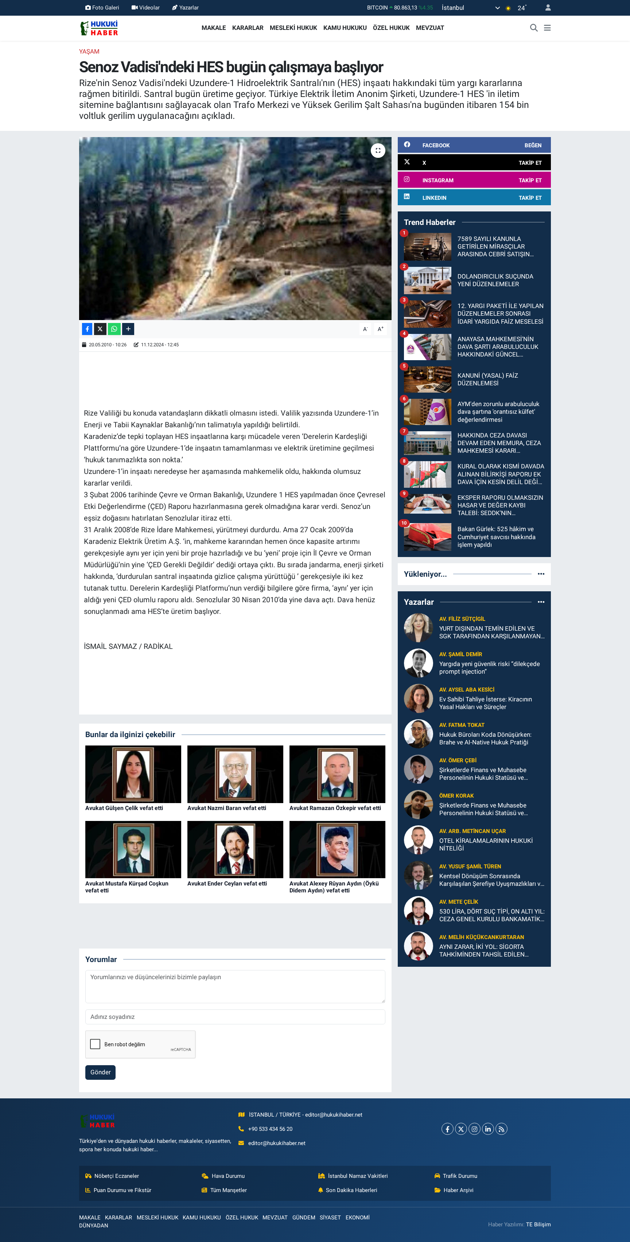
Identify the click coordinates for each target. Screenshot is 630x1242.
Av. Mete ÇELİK (458, 902)
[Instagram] (474, 1129)
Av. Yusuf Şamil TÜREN (470, 866)
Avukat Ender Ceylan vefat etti (227, 883)
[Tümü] (541, 573)
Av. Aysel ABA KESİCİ (466, 689)
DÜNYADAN (93, 1225)
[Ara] (534, 28)
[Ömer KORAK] (418, 803)
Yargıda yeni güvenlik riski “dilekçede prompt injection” (489, 667)
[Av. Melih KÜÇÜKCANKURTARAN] (418, 945)
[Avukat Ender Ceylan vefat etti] (235, 849)
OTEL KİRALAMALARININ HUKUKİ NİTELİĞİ (486, 844)
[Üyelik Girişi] (545, 8)
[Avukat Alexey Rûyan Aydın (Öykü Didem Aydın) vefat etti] (337, 849)
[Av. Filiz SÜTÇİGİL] (418, 627)
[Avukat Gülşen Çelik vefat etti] (133, 773)
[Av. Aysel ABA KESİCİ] (418, 697)
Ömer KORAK (456, 796)
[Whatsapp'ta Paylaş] (114, 329)
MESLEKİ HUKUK (293, 27)
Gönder (100, 1072)
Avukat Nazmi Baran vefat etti (226, 808)
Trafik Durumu (460, 1176)
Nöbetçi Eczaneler (116, 1176)
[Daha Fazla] (128, 329)
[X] (461, 1129)
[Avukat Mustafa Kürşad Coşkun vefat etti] (133, 849)
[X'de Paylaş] (100, 329)
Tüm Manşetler (228, 1190)
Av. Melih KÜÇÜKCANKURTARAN (481, 937)
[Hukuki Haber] (99, 27)
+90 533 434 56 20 (270, 1129)
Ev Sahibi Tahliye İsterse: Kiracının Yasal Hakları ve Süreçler (485, 703)
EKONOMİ (358, 1217)
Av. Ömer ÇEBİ (458, 760)
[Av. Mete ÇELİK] (418, 910)
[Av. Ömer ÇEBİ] (418, 768)
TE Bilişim (538, 1224)
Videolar (149, 7)
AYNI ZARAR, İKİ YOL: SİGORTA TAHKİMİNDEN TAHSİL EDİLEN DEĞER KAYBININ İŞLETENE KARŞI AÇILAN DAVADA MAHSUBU (487, 951)
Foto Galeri (105, 7)
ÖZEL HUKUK (391, 27)
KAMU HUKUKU (345, 27)
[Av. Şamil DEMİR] (418, 662)
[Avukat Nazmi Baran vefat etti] (235, 773)
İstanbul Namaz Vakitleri (358, 1176)
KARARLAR (248, 27)
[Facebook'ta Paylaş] (87, 329)
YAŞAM (89, 51)
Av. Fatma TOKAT (462, 725)
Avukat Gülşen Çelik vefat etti (124, 808)
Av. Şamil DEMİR (460, 654)
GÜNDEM (303, 1217)
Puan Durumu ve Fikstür (122, 1190)
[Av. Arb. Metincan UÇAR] (418, 839)
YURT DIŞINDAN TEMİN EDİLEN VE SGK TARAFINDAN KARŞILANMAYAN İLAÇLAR (490, 633)
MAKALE (214, 27)
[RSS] (501, 1129)
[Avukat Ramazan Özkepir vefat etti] (337, 773)
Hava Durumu (228, 1176)
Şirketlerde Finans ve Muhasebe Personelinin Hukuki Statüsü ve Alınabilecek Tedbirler (482, 774)
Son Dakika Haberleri (351, 1190)
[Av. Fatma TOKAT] (418, 733)
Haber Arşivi (459, 1190)
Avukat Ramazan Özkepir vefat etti (335, 808)
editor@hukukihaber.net (277, 1143)
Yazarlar (189, 7)
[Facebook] (448, 1129)
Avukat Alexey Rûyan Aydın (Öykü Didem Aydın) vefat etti (334, 887)
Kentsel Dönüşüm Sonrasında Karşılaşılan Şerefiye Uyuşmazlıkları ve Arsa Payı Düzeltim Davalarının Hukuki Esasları (491, 880)
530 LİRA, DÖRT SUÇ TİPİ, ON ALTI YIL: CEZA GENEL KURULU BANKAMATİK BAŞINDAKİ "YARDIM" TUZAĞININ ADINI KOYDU (492, 915)
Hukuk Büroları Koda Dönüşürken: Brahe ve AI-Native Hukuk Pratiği (485, 738)
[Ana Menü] (547, 28)
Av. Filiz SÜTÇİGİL (462, 619)
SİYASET (330, 1217)
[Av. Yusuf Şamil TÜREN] (418, 874)
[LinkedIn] (488, 1129)
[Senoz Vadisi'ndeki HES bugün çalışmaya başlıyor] (235, 228)
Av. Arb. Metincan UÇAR (472, 831)
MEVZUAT (430, 27)
